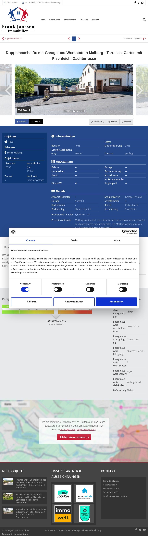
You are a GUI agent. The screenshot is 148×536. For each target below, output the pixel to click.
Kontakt (95, 20)
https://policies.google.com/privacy (78, 429)
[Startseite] (18, 19)
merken (113, 121)
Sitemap (76, 530)
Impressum (50, 530)
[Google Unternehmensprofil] (138, 2)
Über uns (84, 20)
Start (43, 20)
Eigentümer (54, 20)
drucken (127, 121)
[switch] (58, 289)
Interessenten (69, 20)
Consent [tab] (30, 240)
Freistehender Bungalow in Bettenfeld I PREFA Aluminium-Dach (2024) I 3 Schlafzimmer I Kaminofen (31, 483)
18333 (7, 167)
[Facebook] (135, 2)
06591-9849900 (12, 2)
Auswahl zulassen (74, 301)
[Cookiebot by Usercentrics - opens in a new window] (124, 232)
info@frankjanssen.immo (115, 496)
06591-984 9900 (110, 492)
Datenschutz (64, 530)
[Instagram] (142, 2)
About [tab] (117, 240)
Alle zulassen (116, 301)
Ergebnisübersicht (13, 38)
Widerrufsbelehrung (91, 530)
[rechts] (79, 38)
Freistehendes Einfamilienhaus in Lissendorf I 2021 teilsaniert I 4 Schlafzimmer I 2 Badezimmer (31, 513)
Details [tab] (74, 240)
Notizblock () (98, 121)
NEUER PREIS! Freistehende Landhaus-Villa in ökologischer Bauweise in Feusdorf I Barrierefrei (30, 498)
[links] (69, 38)
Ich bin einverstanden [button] (73, 437)
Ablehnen (32, 301)
